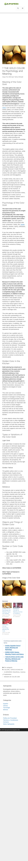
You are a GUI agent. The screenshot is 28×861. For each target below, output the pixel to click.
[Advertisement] (14, 31)
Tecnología (6, 707)
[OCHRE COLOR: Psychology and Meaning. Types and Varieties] (7, 605)
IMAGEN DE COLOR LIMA (12, 677)
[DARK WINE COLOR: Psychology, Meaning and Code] (7, 621)
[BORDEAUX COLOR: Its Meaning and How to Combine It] (18, 605)
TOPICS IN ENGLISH (16, 669)
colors (4, 107)
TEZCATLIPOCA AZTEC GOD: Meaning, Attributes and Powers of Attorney (14, 659)
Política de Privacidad (10, 718)
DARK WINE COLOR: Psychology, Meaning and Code (5, 628)
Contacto (6, 722)
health (22, 224)
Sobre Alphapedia (8, 724)
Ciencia (5, 705)
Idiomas (5, 709)
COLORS (7, 669)
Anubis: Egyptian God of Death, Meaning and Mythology (12, 647)
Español (5, 703)
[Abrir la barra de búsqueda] (18, 8)
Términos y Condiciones (10, 720)
